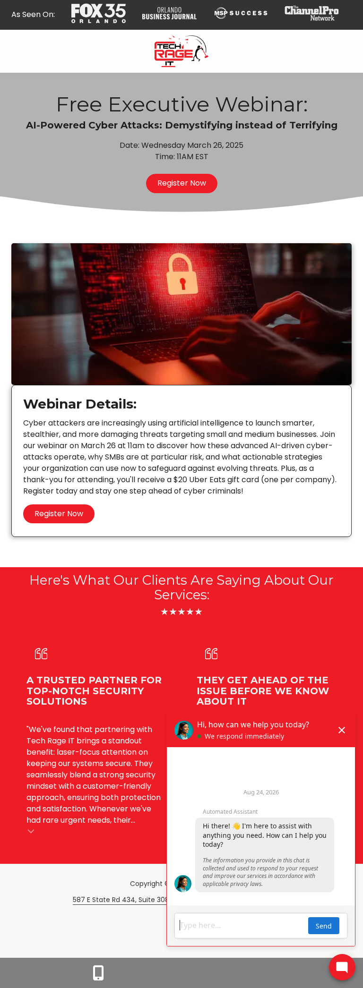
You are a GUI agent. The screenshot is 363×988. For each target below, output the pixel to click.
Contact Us (98, 972)
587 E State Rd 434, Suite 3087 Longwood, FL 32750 (156, 899)
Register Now (181, 183)
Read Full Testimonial (31, 830)
